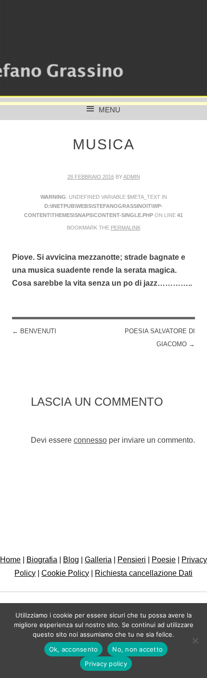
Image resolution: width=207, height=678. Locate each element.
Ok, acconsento (73, 649)
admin (131, 177)
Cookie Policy (65, 573)
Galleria (98, 560)
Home (10, 560)
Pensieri (131, 560)
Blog (71, 560)
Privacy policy (106, 663)
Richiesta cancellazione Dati (144, 573)
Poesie (164, 560)
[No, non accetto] (195, 640)
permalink (126, 227)
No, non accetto (137, 649)
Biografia (41, 560)
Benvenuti (34, 331)
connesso (90, 440)
